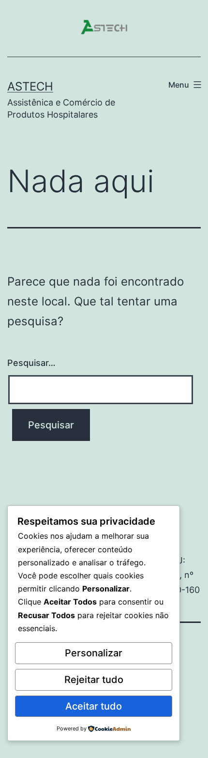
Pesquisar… (31, 363)
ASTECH (30, 86)
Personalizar (93, 653)
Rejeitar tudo (93, 679)
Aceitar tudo (93, 706)
